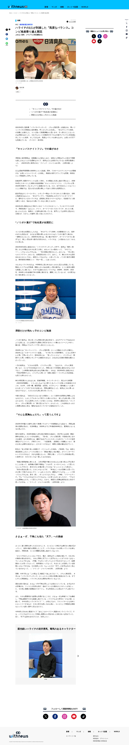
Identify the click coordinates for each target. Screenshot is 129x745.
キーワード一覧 (71, 736)
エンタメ (15, 12)
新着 (46, 7)
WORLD (84, 7)
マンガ (54, 7)
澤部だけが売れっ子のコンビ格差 (43, 115)
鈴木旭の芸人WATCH (26, 24)
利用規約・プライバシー (100, 738)
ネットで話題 (72, 7)
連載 (62, 7)
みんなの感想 (72, 21)
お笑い (17, 91)
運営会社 (96, 736)
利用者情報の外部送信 (100, 741)
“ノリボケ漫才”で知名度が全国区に (44, 112)
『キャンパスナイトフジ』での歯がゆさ (46, 109)
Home (10, 12)
